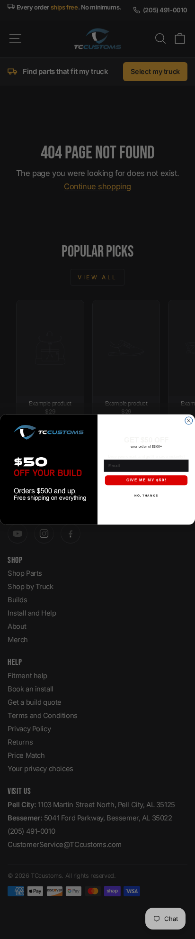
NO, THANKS (146, 495)
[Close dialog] (189, 420)
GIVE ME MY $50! (146, 480)
